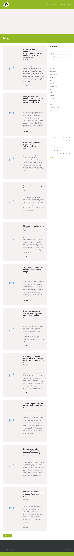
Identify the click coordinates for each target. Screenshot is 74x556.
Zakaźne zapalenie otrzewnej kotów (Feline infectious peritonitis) (32, 451)
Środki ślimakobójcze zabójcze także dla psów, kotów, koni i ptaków (33, 313)
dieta (51, 65)
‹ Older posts (7, 535)
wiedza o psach (53, 122)
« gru (51, 157)
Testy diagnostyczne (54, 107)
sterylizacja (52, 101)
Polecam (52, 89)
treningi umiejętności (55, 110)
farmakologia (53, 77)
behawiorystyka (53, 56)
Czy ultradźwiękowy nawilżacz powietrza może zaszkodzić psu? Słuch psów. (33, 494)
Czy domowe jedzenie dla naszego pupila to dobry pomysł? (33, 270)
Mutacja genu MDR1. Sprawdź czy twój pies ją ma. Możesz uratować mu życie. (33, 359)
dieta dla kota (53, 68)
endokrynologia (53, 74)
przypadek (52, 95)
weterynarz (52, 119)
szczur (51, 104)
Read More (25, 85)
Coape (51, 62)
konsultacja (52, 83)
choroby (52, 59)
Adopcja (52, 49)
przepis (52, 92)
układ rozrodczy (54, 116)
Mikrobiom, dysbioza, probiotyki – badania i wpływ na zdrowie (31, 144)
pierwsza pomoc (54, 86)
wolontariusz (53, 125)
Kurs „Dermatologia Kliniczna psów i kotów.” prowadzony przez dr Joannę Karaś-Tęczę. (33, 99)
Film (51, 80)
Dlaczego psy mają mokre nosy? (33, 227)
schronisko (52, 98)
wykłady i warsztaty (54, 128)
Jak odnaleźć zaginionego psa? (33, 187)
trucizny (52, 113)
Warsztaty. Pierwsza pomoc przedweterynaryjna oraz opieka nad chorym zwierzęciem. (33, 53)
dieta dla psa (53, 71)
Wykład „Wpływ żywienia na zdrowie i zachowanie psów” (33, 406)
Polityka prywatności (8, 544)
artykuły (52, 53)
